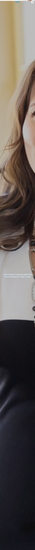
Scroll (32, 547)
